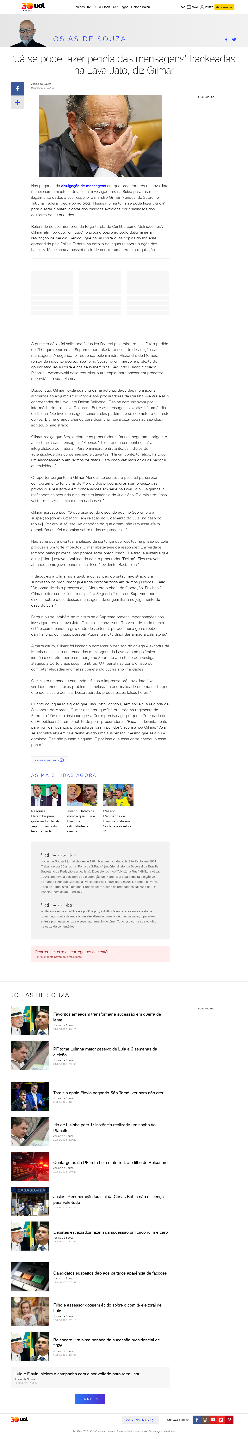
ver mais (87, 1399)
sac (183, 7)
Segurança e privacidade (161, 1431)
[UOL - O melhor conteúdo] (33, 7)
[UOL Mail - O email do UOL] (193, 7)
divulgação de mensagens (83, 185)
